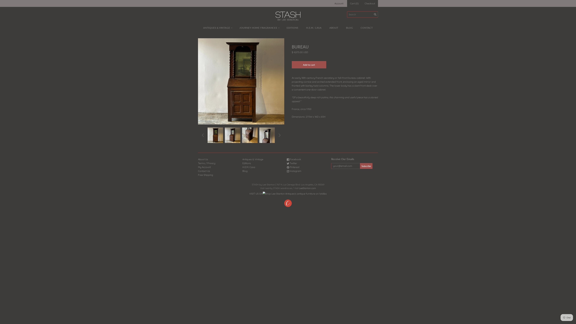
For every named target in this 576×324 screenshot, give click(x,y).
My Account (204, 167)
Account (338, 3)
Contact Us (204, 171)
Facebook (295, 159)
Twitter (293, 163)
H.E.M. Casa (314, 27)
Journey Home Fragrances (258, 27)
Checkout (370, 3)
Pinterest (294, 167)
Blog (349, 27)
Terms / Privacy (206, 163)
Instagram (295, 171)
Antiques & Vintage (216, 27)
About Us (203, 159)
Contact (367, 27)
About (333, 27)
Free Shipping (205, 174)
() (354, 3)
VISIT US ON (256, 193)
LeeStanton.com (307, 188)
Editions (292, 27)
